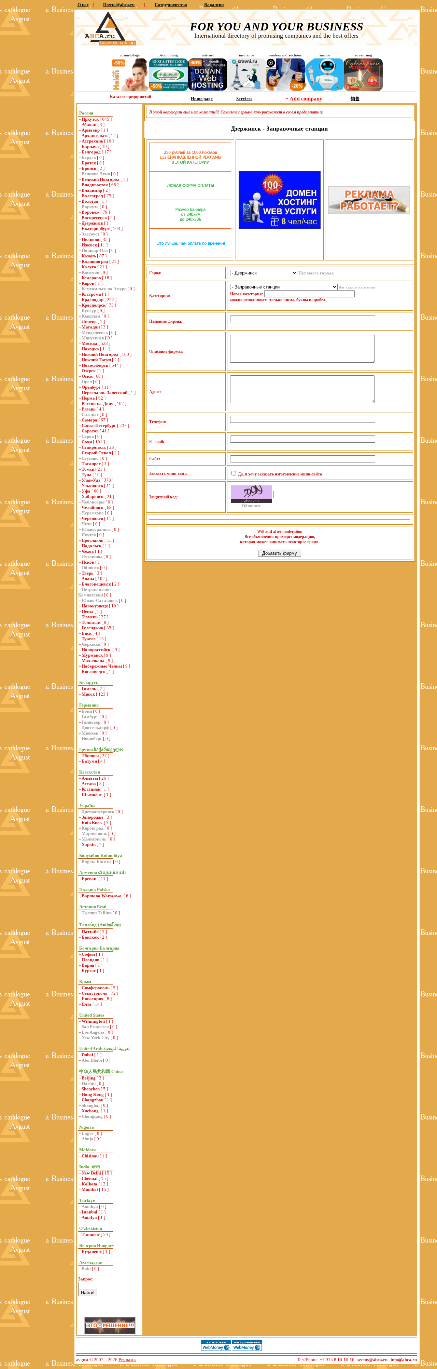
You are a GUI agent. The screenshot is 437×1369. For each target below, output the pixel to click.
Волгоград (92, 195)
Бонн (87, 711)
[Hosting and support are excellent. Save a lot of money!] (207, 89)
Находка (90, 348)
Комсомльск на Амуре (104, 288)
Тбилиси (90, 755)
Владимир (92, 190)
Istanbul (89, 1211)
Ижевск (89, 244)
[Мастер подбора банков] (324, 89)
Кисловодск (93, 671)
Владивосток (95, 184)
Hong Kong (93, 1094)
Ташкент (91, 1234)
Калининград (95, 261)
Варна (88, 965)
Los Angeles (93, 1032)
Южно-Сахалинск (100, 600)
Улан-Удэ (91, 480)
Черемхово (93, 512)
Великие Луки (96, 173)
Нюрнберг (92, 738)
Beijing (89, 1078)
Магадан (91, 327)
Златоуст (90, 234)
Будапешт (92, 1251)
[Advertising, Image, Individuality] (369, 212)
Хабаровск (92, 496)
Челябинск (92, 507)
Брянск (89, 168)
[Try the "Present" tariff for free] (190, 255)
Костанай (91, 789)
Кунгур (89, 310)
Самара (89, 419)
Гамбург (90, 716)
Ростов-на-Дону (97, 403)
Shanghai (91, 1105)
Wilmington (93, 1021)
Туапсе (89, 638)
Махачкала (93, 660)
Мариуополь (94, 833)
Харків (89, 844)
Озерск (89, 370)
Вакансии (214, 4)
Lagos (88, 1133)
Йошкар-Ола (95, 250)
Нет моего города (316, 273)
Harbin (89, 1083)
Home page (202, 98)
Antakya (90, 1206)
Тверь (88, 573)
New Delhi (91, 1173)
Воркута (90, 206)
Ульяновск (92, 485)
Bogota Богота (97, 861)
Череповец (92, 518)
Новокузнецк (95, 605)
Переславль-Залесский (104, 392)
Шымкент (92, 794)
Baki (86, 1268)
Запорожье (92, 817)
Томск (88, 469)
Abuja (87, 1138)
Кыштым (91, 316)
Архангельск (95, 135)
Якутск (89, 534)
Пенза (88, 611)
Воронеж (90, 212)
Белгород (91, 152)
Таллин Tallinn (97, 912)
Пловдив (90, 959)
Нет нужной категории (357, 287)
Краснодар (92, 299)
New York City (96, 1037)
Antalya (89, 1217)
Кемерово (91, 277)
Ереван (89, 878)
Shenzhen (91, 1088)
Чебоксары (93, 502)
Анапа (88, 578)
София (88, 954)
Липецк (89, 321)
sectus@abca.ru (372, 1359)
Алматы (90, 778)
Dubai (87, 1054)
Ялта (86, 1004)
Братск (89, 162)
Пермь (88, 398)
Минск (88, 694)
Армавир (91, 130)
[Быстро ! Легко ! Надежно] (280, 227)
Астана (89, 783)
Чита (87, 523)
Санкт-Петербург (99, 425)
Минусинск (93, 337)
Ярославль (92, 540)
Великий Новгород (100, 179)
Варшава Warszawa (102, 895)
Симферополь (96, 987)
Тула (86, 474)
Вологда (90, 201)
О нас (83, 4)
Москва (89, 343)
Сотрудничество (171, 4)
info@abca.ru (404, 1359)
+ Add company (303, 99)
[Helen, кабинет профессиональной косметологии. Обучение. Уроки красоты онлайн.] (129, 89)
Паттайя (90, 931)
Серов (88, 436)
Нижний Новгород (100, 354)
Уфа (86, 491)
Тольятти (91, 622)
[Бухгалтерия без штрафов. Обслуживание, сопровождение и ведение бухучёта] (168, 89)
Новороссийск (96, 649)
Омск (87, 376)
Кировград (92, 828)
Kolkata (89, 1183)
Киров (88, 283)
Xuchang (91, 1110)
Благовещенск (96, 584)
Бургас (89, 970)
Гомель (89, 688)
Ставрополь (94, 447)
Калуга (89, 266)
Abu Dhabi (92, 1060)
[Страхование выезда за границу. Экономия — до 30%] (246, 89)
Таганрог (91, 463)
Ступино (90, 458)
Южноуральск (96, 529)
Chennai (90, 1178)
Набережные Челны (102, 666)
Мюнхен (90, 733)
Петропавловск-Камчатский (96, 592)
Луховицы (92, 556)
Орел (87, 381)
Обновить (252, 505)
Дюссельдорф (95, 727)
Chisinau (90, 1155)
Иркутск (90, 119)
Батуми (89, 761)
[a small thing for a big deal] (363, 89)
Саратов (90, 430)
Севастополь (95, 993)
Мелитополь (94, 839)
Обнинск (90, 567)
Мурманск (92, 655)
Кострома (91, 294)
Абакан (89, 124)
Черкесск (91, 644)
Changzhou (92, 1099)
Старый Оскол (96, 452)
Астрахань (92, 141)
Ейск (86, 633)
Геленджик (92, 627)
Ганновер (91, 722)
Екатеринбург (96, 228)
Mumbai (90, 1189)
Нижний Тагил (96, 359)
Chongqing (92, 1116)
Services (244, 98)
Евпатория (92, 998)
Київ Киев (92, 822)
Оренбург (91, 387)
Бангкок (90, 937)
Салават (90, 414)
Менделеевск (95, 332)
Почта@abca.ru (119, 4)
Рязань (89, 409)
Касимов (90, 272)
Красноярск (93, 305)
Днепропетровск (98, 811)
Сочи (87, 441)
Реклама (127, 1359)
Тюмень (90, 616)
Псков (88, 562)
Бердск (89, 157)
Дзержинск (92, 223)
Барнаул (90, 146)
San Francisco (95, 1026)
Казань (89, 255)
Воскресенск (94, 217)
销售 (355, 98)
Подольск (91, 545)
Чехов (88, 551)
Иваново (90, 239)
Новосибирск (95, 365)
